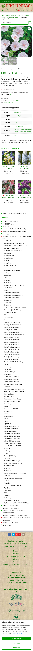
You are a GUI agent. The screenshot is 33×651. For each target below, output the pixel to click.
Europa (19, 116)
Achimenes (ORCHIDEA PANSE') (14, 243)
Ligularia (6, 424)
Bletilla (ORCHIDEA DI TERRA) (13, 285)
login (10, 94)
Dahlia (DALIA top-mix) (11, 359)
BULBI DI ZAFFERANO (9, 221)
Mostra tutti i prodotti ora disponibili (14, 213)
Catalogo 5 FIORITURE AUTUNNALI (14, 515)
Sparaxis (6, 480)
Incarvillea (7, 411)
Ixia (5, 419)
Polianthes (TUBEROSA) (11, 461)
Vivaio (4, 226)
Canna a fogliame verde (11, 298)
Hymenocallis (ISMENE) (11, 409)
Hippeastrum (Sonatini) (11, 401)
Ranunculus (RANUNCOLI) (12, 463)
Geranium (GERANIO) (15, 17)
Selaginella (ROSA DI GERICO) (13, 478)
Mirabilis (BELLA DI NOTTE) (12, 446)
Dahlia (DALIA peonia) (11, 352)
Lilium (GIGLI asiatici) (10, 431)
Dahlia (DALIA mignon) (11, 347)
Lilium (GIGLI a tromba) (11, 429)
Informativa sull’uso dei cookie (15, 546)
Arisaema (7, 275)
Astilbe (6, 278)
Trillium (6, 493)
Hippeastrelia (8, 396)
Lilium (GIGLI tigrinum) (11, 441)
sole (12, 102)
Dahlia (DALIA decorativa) (12, 332)
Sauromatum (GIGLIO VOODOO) (14, 473)
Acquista (15, 554)
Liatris (6, 421)
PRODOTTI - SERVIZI (9, 523)
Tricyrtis (6, 490)
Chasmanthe (8, 302)
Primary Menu (2, 10)
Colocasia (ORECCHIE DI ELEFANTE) (15, 307)
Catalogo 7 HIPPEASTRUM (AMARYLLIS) (15, 518)
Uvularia (6, 498)
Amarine (6, 260)
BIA (9, 102)
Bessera (6, 283)
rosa (15, 135)
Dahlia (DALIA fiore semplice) (13, 335)
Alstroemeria (8, 255)
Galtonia (6, 374)
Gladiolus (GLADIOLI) (10, 382)
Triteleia (6, 495)
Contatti (25, 565)
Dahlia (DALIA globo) (10, 340)
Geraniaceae (17, 112)
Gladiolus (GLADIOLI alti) (11, 379)
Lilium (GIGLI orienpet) (11, 436)
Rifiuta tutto (16, 647)
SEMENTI (6, 525)
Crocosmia (7, 317)
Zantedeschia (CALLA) (11, 500)
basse (5, 102)
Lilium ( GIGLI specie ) (10, 426)
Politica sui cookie (17, 633)
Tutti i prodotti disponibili (15, 556)
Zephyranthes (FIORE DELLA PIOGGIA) (16, 503)
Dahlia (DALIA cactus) (10, 330)
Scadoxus (7, 476)
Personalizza (16, 643)
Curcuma (6, 320)
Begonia (6, 280)
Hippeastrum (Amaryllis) (11, 399)
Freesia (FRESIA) (9, 372)
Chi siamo (16, 565)
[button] (29, 28)
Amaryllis (7, 263)
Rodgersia (7, 468)
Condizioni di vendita (15, 541)
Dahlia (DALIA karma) (10, 342)
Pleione (6, 458)
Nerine (6, 451)
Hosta (6, 406)
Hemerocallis (8, 394)
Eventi (15, 562)
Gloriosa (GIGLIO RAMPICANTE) (14, 384)
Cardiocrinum (8, 300)
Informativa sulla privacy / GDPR (15, 544)
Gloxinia (6, 387)
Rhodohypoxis (8, 466)
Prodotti (8, 15)
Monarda (7, 448)
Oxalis (6, 453)
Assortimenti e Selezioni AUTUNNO (14, 229)
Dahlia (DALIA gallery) (11, 337)
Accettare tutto (16, 638)
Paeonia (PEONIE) (9, 456)
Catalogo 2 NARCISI (9, 506)
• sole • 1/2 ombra (19, 126)
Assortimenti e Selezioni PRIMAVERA (14, 231)
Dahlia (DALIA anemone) (11, 327)
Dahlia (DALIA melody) (11, 344)
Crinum (6, 315)
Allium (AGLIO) (8, 253)
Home (2, 15)
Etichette (5, 520)
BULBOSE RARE (7, 224)
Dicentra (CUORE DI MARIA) (12, 362)
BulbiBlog (6, 565)
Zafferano (15, 559)
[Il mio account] (22, 10)
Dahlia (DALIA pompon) (11, 354)
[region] (16, 635)
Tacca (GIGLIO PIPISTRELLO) (13, 485)
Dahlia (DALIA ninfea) (10, 349)
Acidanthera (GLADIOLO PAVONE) (14, 246)
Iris (5, 414)
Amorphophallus (9, 265)
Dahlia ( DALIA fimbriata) (11, 325)
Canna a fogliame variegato (12, 295)
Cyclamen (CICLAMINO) (11, 322)
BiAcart (5, 234)
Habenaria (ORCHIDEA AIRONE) (14, 389)
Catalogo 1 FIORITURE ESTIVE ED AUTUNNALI (17, 236)
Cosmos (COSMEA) (10, 312)
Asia (15, 116)
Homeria (6, 404)
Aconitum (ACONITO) (10, 248)
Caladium (7, 288)
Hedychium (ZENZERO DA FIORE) (14, 391)
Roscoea (6, 471)
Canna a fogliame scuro (11, 293)
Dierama (6, 364)
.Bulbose (6, 241)
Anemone (7, 268)
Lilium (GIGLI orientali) (11, 438)
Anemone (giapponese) (11, 270)
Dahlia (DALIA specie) (10, 357)
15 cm (15, 123)
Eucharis (6, 367)
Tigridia (6, 488)
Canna (6, 290)
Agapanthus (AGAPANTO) (12, 251)
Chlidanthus (7, 305)
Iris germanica (8, 416)
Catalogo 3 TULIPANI (9, 508)
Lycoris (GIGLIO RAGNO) (11, 443)
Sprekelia (7, 483)
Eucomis (6, 369)
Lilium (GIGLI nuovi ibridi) (12, 434)
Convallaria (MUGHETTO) (12, 310)
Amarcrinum (8, 258)
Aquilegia (7, 273)
